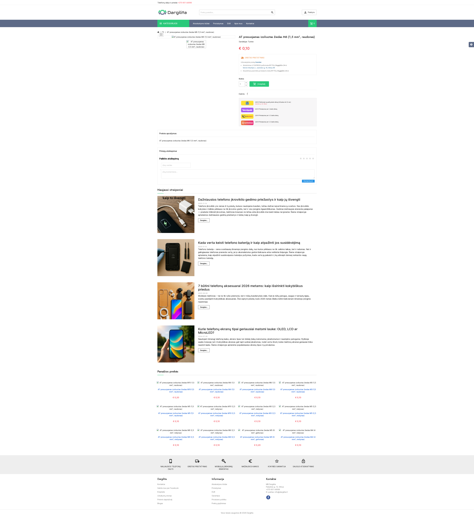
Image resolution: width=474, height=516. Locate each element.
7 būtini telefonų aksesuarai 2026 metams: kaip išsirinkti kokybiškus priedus (250, 287)
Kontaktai (250, 23)
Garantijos (216, 496)
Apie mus (238, 23)
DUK (229, 23)
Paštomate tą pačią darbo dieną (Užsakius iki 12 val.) (273, 103)
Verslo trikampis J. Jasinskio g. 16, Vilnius (258, 68)
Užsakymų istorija (164, 496)
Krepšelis (161, 492)
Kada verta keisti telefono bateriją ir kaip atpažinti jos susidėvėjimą (249, 243)
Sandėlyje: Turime (246, 42)
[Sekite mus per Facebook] (268, 497)
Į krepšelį (259, 84)
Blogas (160, 503)
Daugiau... (204, 220)
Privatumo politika (219, 499)
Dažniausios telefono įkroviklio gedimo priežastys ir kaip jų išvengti (249, 199)
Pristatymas (218, 23)
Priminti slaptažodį (164, 499)
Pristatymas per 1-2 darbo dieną (266, 115)
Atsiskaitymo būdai (201, 23)
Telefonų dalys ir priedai (175, 3)
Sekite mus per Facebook (168, 488)
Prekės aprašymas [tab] (168, 133)
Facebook (247, 93)
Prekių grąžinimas (219, 503)
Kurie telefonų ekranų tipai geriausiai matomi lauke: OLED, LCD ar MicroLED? (247, 330)
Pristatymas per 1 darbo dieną (266, 109)
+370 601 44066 (185, 3)
